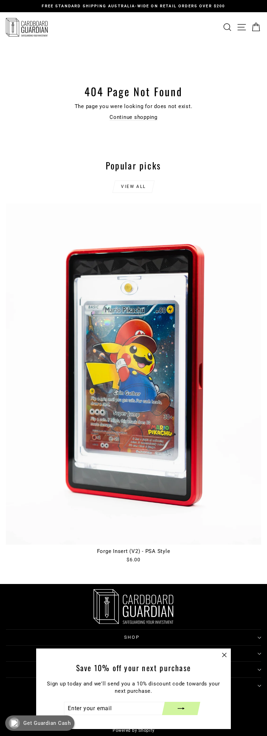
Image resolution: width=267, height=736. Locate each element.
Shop (131, 637)
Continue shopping (133, 117)
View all (133, 186)
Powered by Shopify (134, 730)
